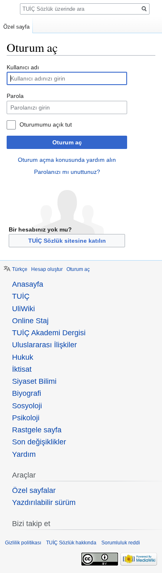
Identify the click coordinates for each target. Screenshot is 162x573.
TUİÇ (20, 296)
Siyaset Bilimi (34, 381)
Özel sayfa (16, 27)
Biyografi (26, 393)
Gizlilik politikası (23, 543)
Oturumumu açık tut (46, 124)
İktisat (22, 369)
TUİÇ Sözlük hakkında (71, 543)
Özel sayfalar (34, 490)
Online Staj (30, 321)
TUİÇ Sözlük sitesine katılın (67, 240)
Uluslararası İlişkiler (44, 345)
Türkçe (19, 269)
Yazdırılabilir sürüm (44, 502)
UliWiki (23, 309)
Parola (15, 96)
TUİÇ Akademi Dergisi (49, 333)
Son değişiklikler (39, 442)
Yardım (24, 454)
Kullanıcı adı (23, 67)
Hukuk (22, 357)
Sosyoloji (27, 406)
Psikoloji (25, 418)
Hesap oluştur (47, 269)
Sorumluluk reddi (120, 543)
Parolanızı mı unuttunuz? (67, 171)
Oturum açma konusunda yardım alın (67, 159)
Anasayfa (27, 284)
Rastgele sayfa (36, 430)
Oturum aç (67, 142)
